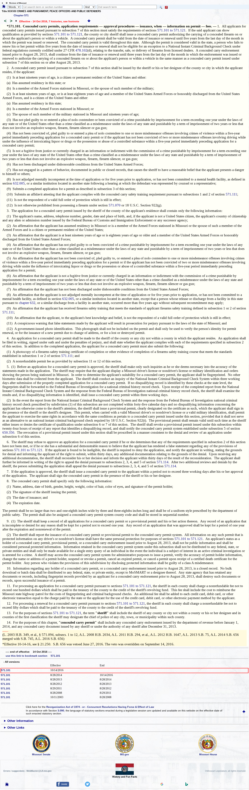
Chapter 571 (21, 15)
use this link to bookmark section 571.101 (33, 655)
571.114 (162, 462)
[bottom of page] (88, 21)
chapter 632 (27, 303)
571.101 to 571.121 (171, 30)
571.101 (5, 670)
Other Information (20, 721)
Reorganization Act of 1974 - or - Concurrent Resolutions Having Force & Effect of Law (100, 706)
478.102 (81, 50)
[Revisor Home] (7, 785)
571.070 (114, 205)
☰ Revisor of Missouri (15, 3)
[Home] (3, 6)
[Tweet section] (87, 785)
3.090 (61, 710)
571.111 (231, 194)
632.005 (19, 183)
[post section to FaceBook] (62, 785)
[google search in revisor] (162, 784)
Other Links (15, 727)
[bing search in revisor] (186, 785)
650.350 (8, 432)
